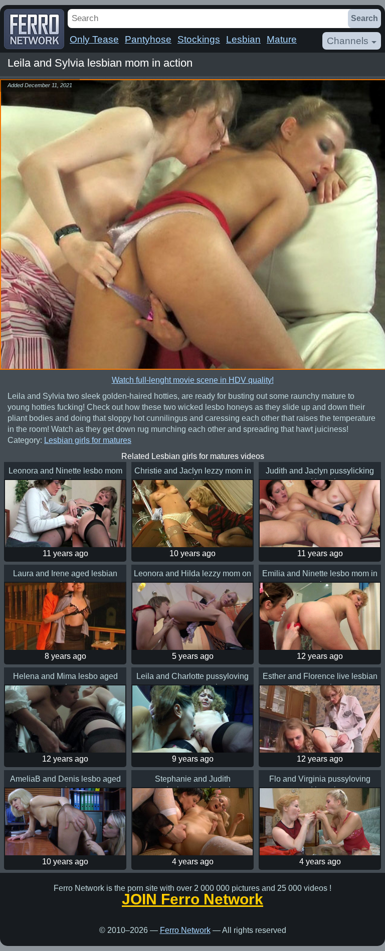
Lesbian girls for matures (87, 440)
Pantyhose (148, 39)
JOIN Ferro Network (192, 899)
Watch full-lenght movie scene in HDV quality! (193, 380)
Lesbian (243, 39)
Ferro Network (185, 930)
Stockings (198, 39)
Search (364, 18)
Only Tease (94, 39)
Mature (282, 39)
